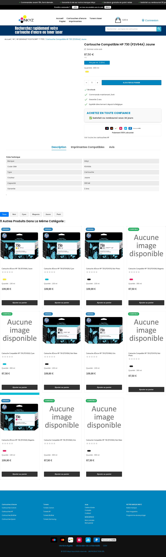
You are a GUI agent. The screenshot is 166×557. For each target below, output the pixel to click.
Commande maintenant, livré (101, 94)
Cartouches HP (7, 511)
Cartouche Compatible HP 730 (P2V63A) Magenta (146, 269)
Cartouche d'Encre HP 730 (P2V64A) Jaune (17, 269)
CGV (105, 545)
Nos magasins (131, 511)
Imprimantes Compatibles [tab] (87, 147)
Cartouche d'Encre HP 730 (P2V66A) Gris (100, 353)
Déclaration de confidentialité (88, 545)
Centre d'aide (89, 507)
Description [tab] (59, 147)
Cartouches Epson (9, 519)
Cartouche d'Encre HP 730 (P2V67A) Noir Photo (103, 269)
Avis (111, 147)
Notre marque (131, 508)
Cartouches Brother (9, 515)
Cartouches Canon (9, 508)
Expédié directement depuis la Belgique (105, 104)
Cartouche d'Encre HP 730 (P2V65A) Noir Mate (60, 353)
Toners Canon (48, 508)
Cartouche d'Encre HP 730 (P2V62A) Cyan (59, 269)
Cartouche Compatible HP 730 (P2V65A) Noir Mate (104, 440)
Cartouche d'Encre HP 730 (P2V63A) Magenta (18, 440)
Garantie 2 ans (95, 99)
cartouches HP (103, 137)
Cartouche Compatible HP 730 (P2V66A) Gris (60, 440)
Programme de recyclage (135, 515)
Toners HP (46, 511)
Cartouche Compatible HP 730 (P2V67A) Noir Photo (144, 354)
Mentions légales (66, 545)
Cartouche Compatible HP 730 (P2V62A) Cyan (18, 353)
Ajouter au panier (131, 82)
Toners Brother (48, 515)
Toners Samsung (49, 519)
